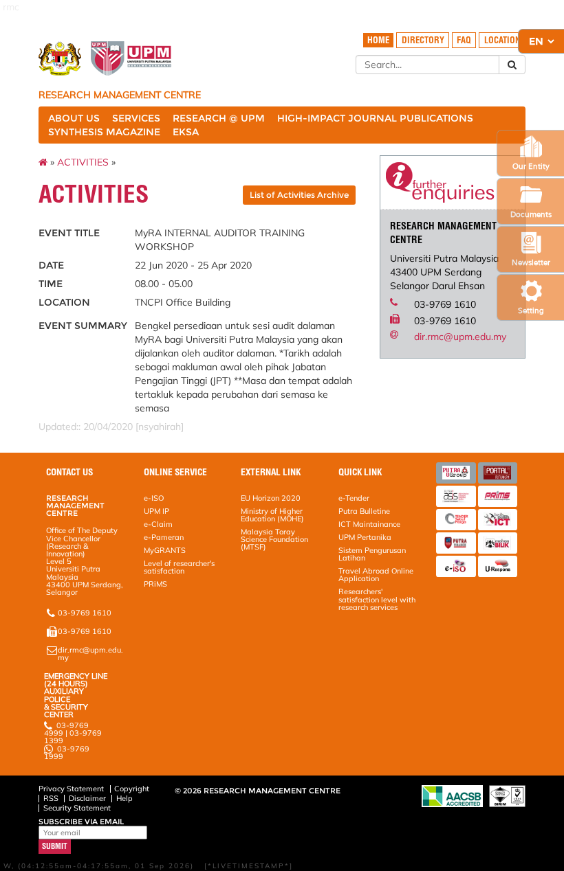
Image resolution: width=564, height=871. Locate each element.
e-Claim (158, 524)
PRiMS (155, 584)
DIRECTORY (423, 40)
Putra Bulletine (364, 511)
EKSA (186, 132)
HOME (378, 40)
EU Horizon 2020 (271, 498)
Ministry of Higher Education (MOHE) (272, 514)
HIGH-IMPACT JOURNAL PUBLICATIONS (375, 118)
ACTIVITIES (83, 162)
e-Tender (353, 498)
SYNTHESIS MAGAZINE (104, 132)
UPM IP (156, 511)
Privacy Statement (71, 788)
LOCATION (502, 40)
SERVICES (136, 118)
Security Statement (77, 808)
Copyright (131, 788)
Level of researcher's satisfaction (179, 567)
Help (124, 798)
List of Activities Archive (299, 195)
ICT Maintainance (369, 524)
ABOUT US (74, 118)
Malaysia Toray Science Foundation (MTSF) (274, 539)
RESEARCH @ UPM (219, 118)
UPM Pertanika (364, 537)
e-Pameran (164, 537)
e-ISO (154, 498)
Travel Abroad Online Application (375, 574)
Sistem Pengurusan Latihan (372, 554)
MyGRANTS (165, 550)
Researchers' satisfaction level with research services (376, 599)
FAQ (464, 40)
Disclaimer (87, 798)
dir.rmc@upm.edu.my (460, 336)
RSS (50, 798)
